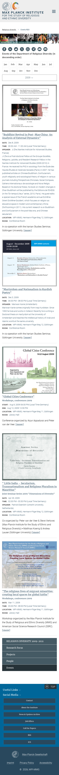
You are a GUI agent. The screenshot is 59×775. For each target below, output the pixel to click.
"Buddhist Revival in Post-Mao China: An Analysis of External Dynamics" (27, 136)
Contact (29, 700)
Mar (20, 64)
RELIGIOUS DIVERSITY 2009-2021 (25, 641)
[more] (28, 230)
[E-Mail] (39, 49)
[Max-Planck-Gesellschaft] (17, 754)
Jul (50, 64)
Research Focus (14, 647)
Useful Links (11, 689)
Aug (6, 71)
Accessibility (46, 762)
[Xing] (34, 49)
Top (53, 686)
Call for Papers (29, 728)
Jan (5, 64)
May (36, 64)
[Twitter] (22, 49)
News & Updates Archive (29, 714)
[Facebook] (4, 49)
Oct (20, 71)
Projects (10, 654)
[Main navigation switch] (54, 11)
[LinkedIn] (10, 49)
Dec (36, 71)
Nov (28, 71)
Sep (13, 71)
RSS (29, 735)
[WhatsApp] (28, 49)
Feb (13, 64)
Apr (28, 64)
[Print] (45, 49)
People (9, 661)
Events (10, 667)
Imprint (10, 762)
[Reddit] (16, 49)
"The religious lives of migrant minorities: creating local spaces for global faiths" (27, 593)
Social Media (11, 694)
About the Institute (29, 707)
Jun (43, 64)
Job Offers (29, 721)
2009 (27, 77)
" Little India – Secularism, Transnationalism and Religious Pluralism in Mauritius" (29, 486)
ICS (29, 742)
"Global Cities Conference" (18, 396)
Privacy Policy (27, 762)
